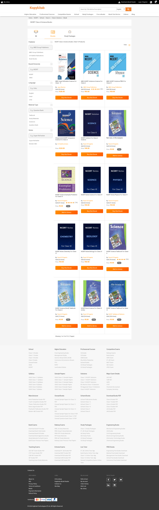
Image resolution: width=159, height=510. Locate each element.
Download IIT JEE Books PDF (63, 451)
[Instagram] (114, 485)
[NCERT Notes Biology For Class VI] (92, 237)
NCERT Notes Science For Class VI (91, 195)
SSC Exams (110, 365)
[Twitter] (114, 480)
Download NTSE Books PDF (63, 455)
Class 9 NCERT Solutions (88, 389)
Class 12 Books (33, 353)
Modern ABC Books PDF (36, 411)
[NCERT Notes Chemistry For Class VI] (66, 237)
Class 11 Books (33, 355)
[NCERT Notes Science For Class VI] (92, 180)
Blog (133, 14)
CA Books (83, 353)
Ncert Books (33, 59)
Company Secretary (112, 389)
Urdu (30, 100)
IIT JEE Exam (110, 360)
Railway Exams (111, 353)
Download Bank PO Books (36, 428)
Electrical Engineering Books (115, 436)
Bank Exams (110, 355)
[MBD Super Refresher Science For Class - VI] (66, 66)
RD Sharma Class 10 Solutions (90, 384)
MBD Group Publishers (36, 52)
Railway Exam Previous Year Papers (65, 440)
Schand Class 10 (86, 406)
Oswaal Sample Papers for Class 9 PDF (66, 414)
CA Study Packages (86, 365)
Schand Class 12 (86, 402)
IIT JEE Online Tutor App (88, 451)
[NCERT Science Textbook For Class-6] (117, 237)
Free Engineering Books (62, 353)
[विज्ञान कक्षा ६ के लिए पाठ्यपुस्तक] (117, 123)
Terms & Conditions (34, 486)
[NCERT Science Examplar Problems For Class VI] (66, 180)
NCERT (36, 18)
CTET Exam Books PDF (35, 453)
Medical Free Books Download (116, 453)
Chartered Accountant (113, 387)
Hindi (30, 96)
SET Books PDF (33, 458)
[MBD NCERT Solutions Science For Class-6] (92, 66)
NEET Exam (110, 362)
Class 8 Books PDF (112, 399)
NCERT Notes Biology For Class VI (91, 251)
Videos (126, 14)
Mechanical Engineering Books (116, 428)
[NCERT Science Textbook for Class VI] (117, 293)
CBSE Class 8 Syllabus (35, 387)
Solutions (32, 122)
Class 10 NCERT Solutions (88, 382)
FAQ (30, 481)
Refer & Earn (84, 479)
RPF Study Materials (61, 436)
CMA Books (84, 358)
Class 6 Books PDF (112, 404)
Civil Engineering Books (114, 433)
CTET (108, 384)
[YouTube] (121, 480)
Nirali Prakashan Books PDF (37, 399)
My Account (84, 481)
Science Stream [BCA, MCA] (63, 358)
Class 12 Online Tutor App (88, 455)
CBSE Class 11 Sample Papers (64, 380)
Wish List (83, 486)
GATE (108, 382)
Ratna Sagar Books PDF (36, 406)
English (31, 93)
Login (139, 2)
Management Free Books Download (117, 455)
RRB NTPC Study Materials (62, 433)
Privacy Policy (33, 484)
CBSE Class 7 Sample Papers (63, 389)
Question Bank (33, 125)
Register (145, 2)
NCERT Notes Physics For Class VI (116, 195)
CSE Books (110, 431)
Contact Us (31, 470)
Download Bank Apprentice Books (39, 436)
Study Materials (34, 118)
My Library (84, 488)
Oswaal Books (33, 362)
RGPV (56, 365)
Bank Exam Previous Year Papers (38, 440)
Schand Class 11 (86, 404)
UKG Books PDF (111, 411)
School (76, 14)
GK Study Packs (85, 433)
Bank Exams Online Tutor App (89, 453)
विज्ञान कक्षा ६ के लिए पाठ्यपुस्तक (114, 138)
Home (30, 18)
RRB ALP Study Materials (62, 438)
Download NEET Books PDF (63, 453)
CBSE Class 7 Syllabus (35, 389)
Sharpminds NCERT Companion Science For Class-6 (65, 139)
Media (30, 488)
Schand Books (85, 362)
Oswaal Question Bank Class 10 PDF (66, 418)
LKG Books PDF (111, 409)
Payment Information (35, 491)
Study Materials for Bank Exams (38, 438)
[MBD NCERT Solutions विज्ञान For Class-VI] (117, 66)
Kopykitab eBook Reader (62, 481)
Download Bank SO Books (36, 433)
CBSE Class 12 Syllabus (36, 377)
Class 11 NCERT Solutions (88, 380)
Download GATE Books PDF (63, 458)
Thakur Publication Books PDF (37, 404)
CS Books (83, 355)
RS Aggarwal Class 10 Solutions (90, 387)
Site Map (57, 486)
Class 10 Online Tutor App (88, 458)
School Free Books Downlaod (115, 458)
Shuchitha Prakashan (87, 360)
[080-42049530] (151, 2)
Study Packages (87, 14)
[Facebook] (108, 480)
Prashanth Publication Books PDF (38, 409)
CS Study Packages (86, 367)
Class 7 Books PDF (112, 402)
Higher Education (30, 14)
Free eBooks (101, 14)
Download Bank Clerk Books (37, 431)
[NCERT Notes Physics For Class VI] (117, 180)
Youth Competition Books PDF (37, 402)
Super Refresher (34, 140)
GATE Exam (110, 358)
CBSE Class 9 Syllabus (35, 384)
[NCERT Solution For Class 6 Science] (92, 123)
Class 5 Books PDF (112, 406)
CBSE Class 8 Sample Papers (63, 387)
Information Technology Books (116, 438)
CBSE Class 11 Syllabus (36, 380)
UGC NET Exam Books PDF (36, 451)
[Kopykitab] (37, 7)
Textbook (32, 115)
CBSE (30, 77)
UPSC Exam (110, 367)
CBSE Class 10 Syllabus (36, 382)
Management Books (61, 355)
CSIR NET (109, 380)
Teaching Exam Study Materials (38, 460)
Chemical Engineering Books (115, 440)
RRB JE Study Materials (62, 428)
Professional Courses (47, 14)
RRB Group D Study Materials (63, 431)
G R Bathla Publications (36, 55)
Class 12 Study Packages (88, 428)
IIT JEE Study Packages (88, 431)
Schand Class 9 (85, 409)
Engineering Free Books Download (117, 451)
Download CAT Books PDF (62, 460)
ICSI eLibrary (58, 479)
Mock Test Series (114, 14)
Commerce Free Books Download (117, 460)
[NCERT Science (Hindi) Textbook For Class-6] (66, 293)
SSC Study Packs (86, 436)
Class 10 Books (33, 358)
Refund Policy (33, 493)
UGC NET (109, 377)
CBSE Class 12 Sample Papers (64, 377)
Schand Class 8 (85, 411)
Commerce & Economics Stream (64, 360)
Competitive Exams (64, 14)
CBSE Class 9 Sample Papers (63, 384)
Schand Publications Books (89, 399)
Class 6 (48, 18)
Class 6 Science (57, 18)
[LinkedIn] (108, 485)
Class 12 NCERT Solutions (88, 377)
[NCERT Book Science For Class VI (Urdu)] (92, 293)
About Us (31, 479)
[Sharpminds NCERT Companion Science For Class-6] (66, 123)
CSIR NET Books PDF (35, 455)
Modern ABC (33, 144)
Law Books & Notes (60, 367)
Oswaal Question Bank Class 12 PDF (66, 416)
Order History (84, 484)
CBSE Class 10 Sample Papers (64, 382)
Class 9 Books (33, 360)
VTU (56, 362)
